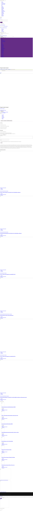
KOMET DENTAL (3, 11)
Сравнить (2, 188)
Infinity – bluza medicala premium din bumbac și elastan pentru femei (10, 415)
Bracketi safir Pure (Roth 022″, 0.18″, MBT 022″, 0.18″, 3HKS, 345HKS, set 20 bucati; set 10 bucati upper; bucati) (13, 397)
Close (0, 18)
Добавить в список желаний (3, 110)
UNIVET (2, 6)
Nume (1, 139)
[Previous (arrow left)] (0, 510)
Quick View (2, 189)
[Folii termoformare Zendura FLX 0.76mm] (3, 448)
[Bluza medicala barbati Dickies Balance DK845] (3, 422)
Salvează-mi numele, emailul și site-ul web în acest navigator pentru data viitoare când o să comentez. (11, 141)
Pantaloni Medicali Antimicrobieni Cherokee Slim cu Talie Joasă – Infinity (10, 432)
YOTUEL (2, 14)
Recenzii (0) (5, 120)
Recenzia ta (1, 135)
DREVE (2, 9)
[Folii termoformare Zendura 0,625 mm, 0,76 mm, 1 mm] (3, 463)
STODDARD (3, 10)
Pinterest (3, 116)
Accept (1, 498)
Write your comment (2, 108)
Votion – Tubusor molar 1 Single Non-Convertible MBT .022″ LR (7, 274)
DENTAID (3, 7)
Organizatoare (9, 69)
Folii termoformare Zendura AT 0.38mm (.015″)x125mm (8, 457)
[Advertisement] (16, 62)
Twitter (2, 115)
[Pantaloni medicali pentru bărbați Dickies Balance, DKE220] (3, 405)
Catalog (4, 69)
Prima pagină (1, 69)
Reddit (2, 118)
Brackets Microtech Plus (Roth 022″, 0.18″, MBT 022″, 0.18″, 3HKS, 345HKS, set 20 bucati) (10, 233)
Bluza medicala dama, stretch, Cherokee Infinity (7, 441)
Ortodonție (6, 69)
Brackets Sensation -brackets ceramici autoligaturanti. (6, 315)
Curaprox (2, 2)
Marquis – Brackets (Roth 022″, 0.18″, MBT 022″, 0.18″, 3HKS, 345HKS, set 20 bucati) (10, 192)
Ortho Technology (3, 3)
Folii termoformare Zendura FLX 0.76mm (6, 449)
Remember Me (2, 23)
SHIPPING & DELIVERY (9, 120)
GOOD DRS (3, 13)
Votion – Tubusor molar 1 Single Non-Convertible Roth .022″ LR (7, 356)
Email (1, 140)
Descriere (2, 120)
